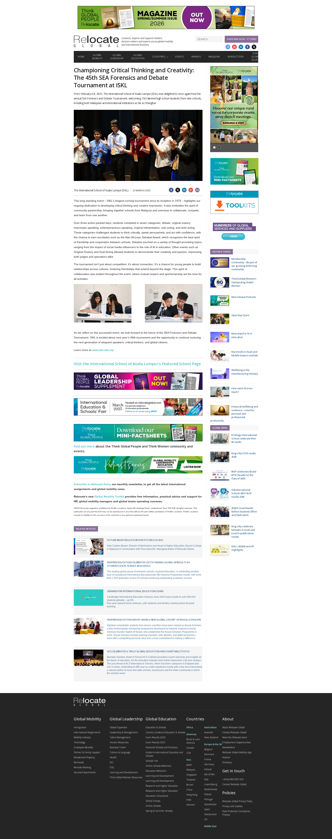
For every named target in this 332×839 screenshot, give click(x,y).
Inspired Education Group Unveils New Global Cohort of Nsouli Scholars (154, 619)
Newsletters (236, 56)
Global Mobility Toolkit (109, 496)
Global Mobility (97, 56)
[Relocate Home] (96, 41)
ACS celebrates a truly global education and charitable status (148, 651)
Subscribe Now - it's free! (241, 39)
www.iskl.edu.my (103, 350)
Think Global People (255, 57)
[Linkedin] (241, 47)
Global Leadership (117, 56)
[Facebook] (247, 47)
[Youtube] (234, 47)
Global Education (137, 56)
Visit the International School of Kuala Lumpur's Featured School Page (137, 363)
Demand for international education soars (135, 591)
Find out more (84, 446)
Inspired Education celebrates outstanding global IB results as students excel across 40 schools (148, 564)
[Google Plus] (228, 47)
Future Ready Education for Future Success (135, 540)
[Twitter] (254, 47)
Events (179, 56)
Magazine (214, 56)
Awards (196, 56)
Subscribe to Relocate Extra (92, 484)
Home (81, 56)
